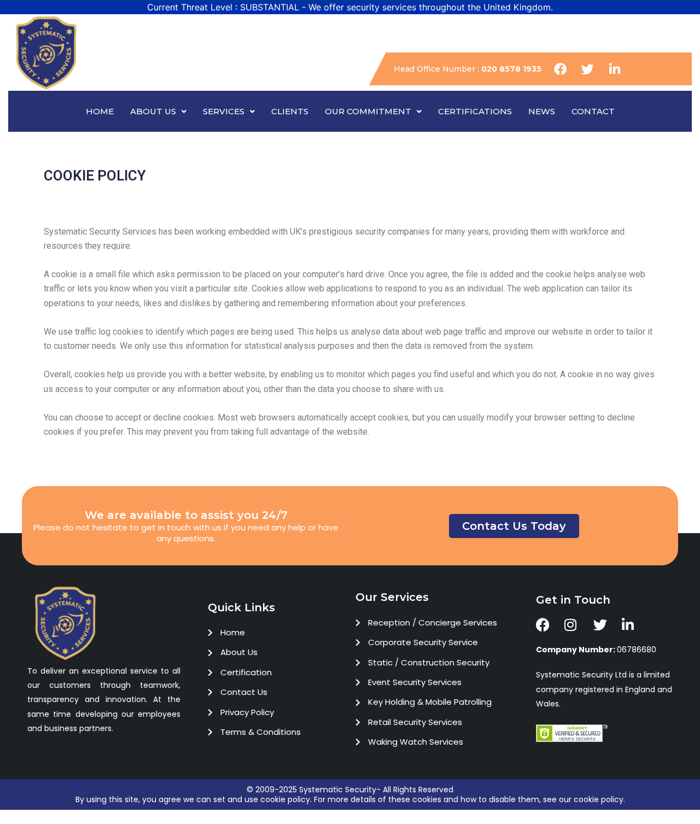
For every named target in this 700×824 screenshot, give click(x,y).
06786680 (596, 649)
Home (100, 111)
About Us (153, 111)
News (541, 111)
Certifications (475, 111)
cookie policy (285, 799)
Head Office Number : (467, 69)
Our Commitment (368, 111)
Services (223, 111)
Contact (593, 111)
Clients (289, 111)
